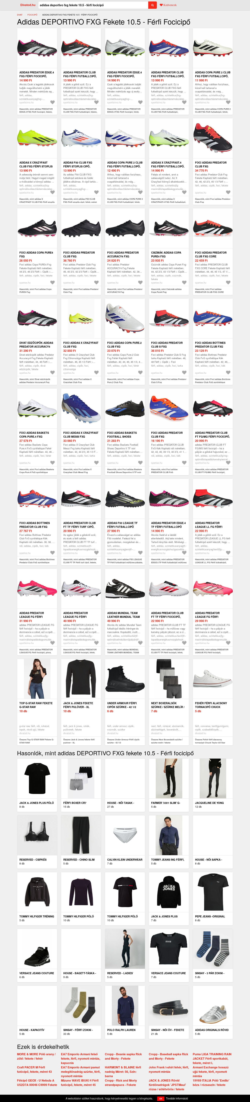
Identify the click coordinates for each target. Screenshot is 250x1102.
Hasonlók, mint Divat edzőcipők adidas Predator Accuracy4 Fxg (34, 381)
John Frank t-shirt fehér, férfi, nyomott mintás (169, 1069)
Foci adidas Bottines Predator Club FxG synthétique (210, 346)
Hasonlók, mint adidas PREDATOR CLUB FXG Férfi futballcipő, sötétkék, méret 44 (167, 112)
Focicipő (32, 14)
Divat (20, 14)
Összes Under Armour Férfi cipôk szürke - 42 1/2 (123, 741)
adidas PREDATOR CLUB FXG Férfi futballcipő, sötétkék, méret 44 (167, 76)
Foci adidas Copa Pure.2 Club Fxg (124, 344)
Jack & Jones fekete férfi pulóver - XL (78, 705)
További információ (177, 1098)
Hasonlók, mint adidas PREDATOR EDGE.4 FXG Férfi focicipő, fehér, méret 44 (124, 112)
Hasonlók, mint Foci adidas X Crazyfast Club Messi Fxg (77, 471)
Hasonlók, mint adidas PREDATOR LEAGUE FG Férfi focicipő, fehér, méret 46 (80, 652)
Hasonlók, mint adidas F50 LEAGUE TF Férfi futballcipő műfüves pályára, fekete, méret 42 (125, 562)
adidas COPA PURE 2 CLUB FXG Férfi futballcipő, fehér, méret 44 (212, 76)
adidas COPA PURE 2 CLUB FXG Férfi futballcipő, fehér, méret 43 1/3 (125, 166)
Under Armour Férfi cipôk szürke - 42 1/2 (122, 705)
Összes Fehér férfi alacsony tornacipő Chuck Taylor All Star (210, 741)
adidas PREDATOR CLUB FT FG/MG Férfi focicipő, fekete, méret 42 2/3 (212, 436)
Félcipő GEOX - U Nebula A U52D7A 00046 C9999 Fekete (37, 1082)
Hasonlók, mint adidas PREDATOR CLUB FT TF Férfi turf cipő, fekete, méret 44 (80, 562)
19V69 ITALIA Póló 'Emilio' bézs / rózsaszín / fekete (211, 1082)
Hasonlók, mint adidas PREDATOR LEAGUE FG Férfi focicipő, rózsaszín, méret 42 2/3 (211, 652)
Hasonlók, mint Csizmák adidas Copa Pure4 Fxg (166, 291)
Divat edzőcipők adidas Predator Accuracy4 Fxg (36, 346)
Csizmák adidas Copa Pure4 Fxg (166, 254)
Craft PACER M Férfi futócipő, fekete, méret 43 (34, 1069)
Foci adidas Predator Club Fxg (211, 164)
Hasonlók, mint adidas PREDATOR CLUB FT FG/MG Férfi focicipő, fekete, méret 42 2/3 (211, 472)
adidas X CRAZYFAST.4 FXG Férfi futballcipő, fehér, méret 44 (167, 166)
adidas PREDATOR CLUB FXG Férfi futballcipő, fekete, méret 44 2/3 (80, 76)
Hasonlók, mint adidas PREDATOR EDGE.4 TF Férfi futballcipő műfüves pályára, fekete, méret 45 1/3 (168, 562)
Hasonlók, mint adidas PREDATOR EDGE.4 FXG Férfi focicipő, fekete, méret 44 (36, 112)
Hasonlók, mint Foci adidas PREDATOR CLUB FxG (164, 471)
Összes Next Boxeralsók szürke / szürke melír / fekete (167, 741)
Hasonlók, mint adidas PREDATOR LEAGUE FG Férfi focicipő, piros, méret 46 (36, 652)
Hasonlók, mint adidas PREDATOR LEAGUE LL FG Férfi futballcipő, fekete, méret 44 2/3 (211, 562)
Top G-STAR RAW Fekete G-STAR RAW (36, 705)
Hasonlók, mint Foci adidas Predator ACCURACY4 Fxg (124, 291)
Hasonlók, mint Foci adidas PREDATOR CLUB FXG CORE (209, 291)
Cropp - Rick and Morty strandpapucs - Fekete (121, 1082)
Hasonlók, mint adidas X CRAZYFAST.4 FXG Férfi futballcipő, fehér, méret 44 (168, 202)
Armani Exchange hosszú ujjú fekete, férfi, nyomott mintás (211, 1071)
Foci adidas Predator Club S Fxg (167, 344)
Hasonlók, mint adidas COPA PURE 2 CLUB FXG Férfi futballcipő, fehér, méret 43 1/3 (125, 202)
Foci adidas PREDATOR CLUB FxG (167, 434)
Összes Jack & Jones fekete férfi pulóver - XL (79, 741)
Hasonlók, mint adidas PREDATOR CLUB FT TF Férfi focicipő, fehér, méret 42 (167, 652)
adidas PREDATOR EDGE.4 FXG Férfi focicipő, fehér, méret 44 (124, 76)
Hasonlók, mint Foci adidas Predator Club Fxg (212, 200)
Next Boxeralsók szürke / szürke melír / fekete (167, 707)
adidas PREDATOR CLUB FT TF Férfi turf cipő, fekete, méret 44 (79, 526)
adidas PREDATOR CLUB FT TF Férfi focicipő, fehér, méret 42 (167, 616)
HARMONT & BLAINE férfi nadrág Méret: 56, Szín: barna (123, 1071)
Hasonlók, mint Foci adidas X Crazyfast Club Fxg (77, 381)
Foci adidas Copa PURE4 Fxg (36, 254)
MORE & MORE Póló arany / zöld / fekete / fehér (36, 1056)
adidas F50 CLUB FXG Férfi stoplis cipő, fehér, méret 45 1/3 (77, 166)
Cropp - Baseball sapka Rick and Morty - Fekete (168, 1056)
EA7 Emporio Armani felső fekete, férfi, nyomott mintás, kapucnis (80, 1058)
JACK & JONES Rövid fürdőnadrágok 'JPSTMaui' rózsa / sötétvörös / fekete (167, 1084)
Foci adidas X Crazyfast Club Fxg (80, 344)
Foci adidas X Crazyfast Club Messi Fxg (80, 434)
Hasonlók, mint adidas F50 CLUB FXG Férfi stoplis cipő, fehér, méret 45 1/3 (80, 202)
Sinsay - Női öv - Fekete (167, 1030)
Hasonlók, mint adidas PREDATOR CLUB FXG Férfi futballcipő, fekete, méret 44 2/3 (80, 112)
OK (160, 1098)
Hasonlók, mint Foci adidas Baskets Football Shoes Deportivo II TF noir (124, 471)
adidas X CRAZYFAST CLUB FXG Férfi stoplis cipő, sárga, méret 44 (36, 166)
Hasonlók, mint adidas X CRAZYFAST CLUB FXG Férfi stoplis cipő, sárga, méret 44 (37, 202)
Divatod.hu (28, 5)
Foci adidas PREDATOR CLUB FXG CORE (211, 254)
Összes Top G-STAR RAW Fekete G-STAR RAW (36, 741)
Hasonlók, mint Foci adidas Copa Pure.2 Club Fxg (123, 381)
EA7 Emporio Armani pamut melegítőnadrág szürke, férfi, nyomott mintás (80, 1071)
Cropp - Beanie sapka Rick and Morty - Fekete (123, 1056)
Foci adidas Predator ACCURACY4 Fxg (123, 254)
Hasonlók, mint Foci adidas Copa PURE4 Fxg (35, 291)
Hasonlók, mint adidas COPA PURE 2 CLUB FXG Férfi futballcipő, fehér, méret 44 (213, 112)
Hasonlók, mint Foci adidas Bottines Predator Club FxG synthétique (212, 381)
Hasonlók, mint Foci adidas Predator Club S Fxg (168, 381)
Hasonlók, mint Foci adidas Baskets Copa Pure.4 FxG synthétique (36, 471)
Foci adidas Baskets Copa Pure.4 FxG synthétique (34, 436)
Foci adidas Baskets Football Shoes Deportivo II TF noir (122, 436)
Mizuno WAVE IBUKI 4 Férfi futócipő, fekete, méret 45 (80, 1082)
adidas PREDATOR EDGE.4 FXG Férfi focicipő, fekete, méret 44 (36, 76)
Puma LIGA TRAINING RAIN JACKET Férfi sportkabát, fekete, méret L (212, 1058)
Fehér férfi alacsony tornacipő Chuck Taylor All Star (211, 707)
